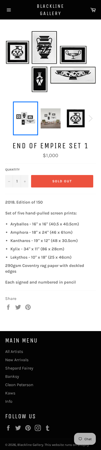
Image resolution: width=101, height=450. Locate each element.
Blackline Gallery (50, 9)
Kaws (10, 393)
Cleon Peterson (19, 384)
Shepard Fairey (19, 368)
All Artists (14, 351)
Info (8, 401)
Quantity (12, 169)
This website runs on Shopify (67, 445)
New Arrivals (16, 359)
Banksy (12, 376)
